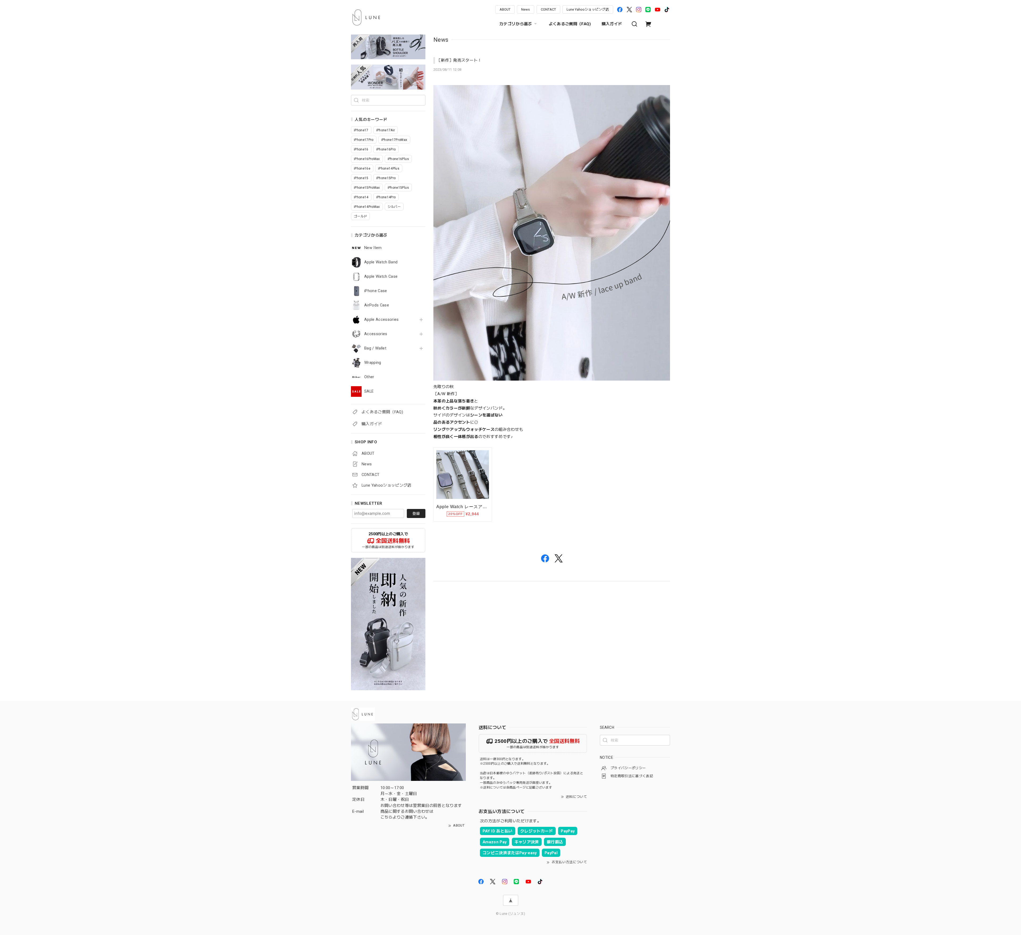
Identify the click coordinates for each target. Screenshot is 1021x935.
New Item (373, 248)
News (525, 9)
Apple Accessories (381, 319)
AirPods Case (376, 305)
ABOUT (505, 9)
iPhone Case (375, 291)
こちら (386, 817)
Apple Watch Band (380, 262)
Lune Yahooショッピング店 (588, 9)
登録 (416, 513)
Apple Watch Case (380, 276)
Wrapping (372, 362)
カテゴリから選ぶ (515, 24)
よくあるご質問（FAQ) (570, 24)
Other (369, 377)
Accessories (375, 334)
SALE (369, 391)
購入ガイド (612, 24)
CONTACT (548, 9)
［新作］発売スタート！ (459, 60)
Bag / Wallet (375, 348)
